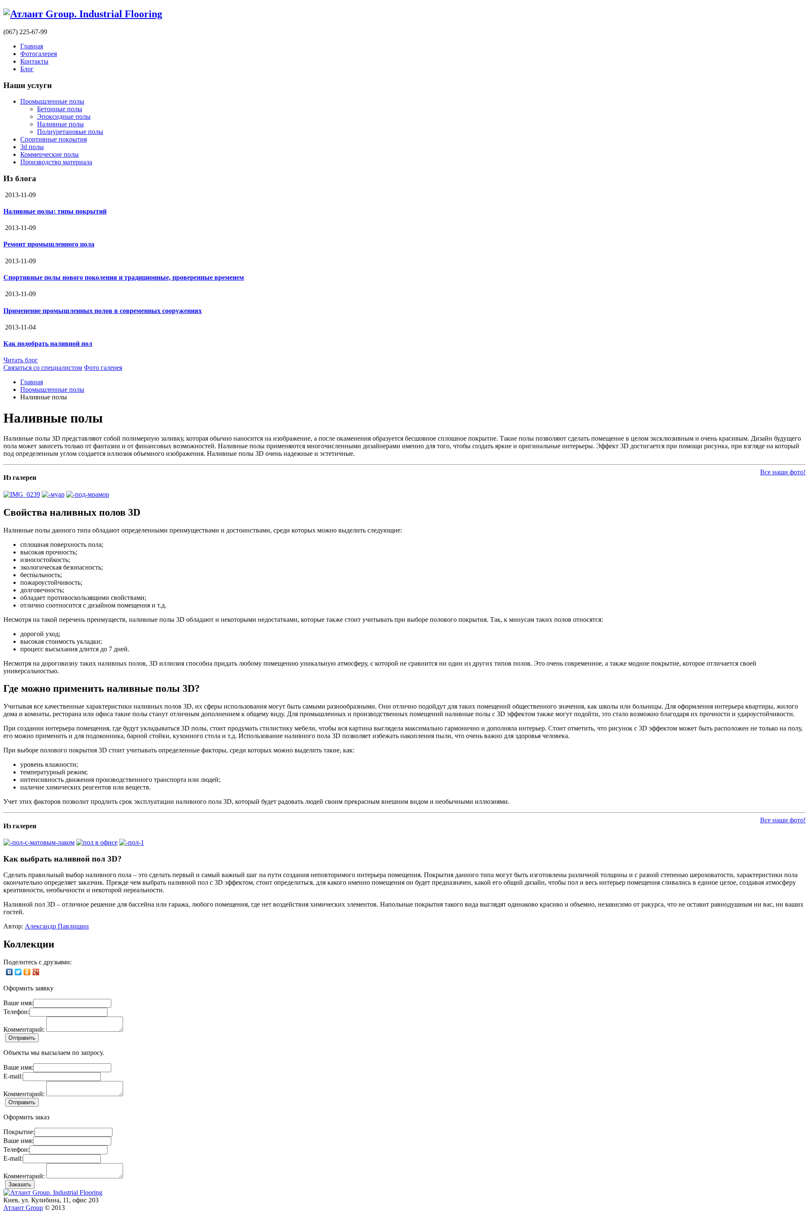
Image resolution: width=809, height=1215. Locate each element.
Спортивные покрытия (53, 139)
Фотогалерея (38, 53)
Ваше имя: (18, 1002)
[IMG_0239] (21, 494)
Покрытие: (19, 1131)
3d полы (32, 146)
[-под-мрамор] (87, 494)
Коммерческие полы (49, 154)
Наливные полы (60, 124)
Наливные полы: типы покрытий (55, 211)
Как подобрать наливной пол (47, 343)
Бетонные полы (59, 108)
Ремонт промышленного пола (48, 244)
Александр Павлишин (57, 926)
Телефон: (16, 1011)
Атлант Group (23, 1207)
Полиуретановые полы (70, 131)
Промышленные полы (52, 101)
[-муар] (53, 494)
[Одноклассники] (27, 971)
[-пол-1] (131, 842)
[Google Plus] (36, 971)
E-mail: (13, 1076)
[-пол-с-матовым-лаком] (39, 842)
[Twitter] (18, 971)
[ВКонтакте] (9, 971)
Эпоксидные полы (64, 116)
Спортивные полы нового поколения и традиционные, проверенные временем (123, 277)
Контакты (34, 61)
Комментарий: (24, 1029)
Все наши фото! (783, 472)
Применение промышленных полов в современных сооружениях (102, 310)
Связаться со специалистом (42, 367)
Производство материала (56, 162)
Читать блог (20, 360)
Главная (31, 46)
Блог (27, 68)
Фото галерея (103, 367)
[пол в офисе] (97, 842)
